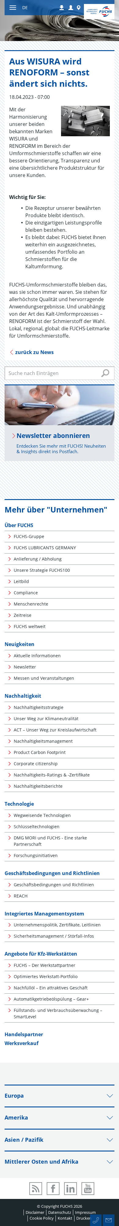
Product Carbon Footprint (40, 752)
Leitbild (21, 581)
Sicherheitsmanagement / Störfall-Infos (54, 936)
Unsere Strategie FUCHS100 (42, 570)
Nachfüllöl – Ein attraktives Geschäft (51, 988)
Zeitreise (22, 615)
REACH (20, 896)
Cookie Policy (42, 1218)
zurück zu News (34, 352)
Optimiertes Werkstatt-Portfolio (46, 976)
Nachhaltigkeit (23, 696)
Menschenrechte (31, 604)
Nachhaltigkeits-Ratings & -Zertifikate (52, 775)
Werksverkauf (21, 1043)
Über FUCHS (19, 525)
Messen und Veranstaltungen (44, 678)
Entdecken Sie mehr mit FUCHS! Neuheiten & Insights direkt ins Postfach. (61, 448)
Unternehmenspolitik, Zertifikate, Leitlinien (57, 925)
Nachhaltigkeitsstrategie (38, 707)
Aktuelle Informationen (37, 655)
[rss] (35, 1188)
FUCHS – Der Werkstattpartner (44, 965)
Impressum (85, 1212)
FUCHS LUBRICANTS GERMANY (45, 547)
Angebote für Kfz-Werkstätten (41, 953)
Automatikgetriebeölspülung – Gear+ (51, 999)
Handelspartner (24, 1034)
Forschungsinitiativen (36, 855)
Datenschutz (59, 1212)
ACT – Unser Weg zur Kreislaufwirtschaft (55, 730)
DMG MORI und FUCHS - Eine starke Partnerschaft (50, 841)
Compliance (26, 593)
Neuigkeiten (19, 644)
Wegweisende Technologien (42, 815)
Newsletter (25, 667)
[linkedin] (70, 1188)
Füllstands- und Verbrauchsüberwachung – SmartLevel (58, 1013)
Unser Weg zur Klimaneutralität (46, 718)
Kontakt (65, 1218)
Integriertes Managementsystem (44, 913)
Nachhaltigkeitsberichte (38, 786)
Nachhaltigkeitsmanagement (43, 741)
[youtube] (87, 1188)
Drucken (84, 1218)
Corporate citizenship (36, 763)
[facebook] (53, 1188)
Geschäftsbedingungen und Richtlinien (52, 873)
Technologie (19, 804)
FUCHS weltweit (29, 626)
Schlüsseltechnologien (37, 826)
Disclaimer (35, 1212)
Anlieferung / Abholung (38, 559)
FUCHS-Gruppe (29, 536)
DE (25, 7)
